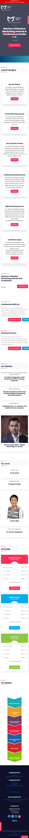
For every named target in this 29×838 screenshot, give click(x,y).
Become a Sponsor (14, 319)
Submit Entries (28, 20)
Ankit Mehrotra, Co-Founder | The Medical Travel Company (14, 407)
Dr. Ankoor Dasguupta (15, 532)
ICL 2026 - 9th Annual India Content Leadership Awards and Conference (14, 800)
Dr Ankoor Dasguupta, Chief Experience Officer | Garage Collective (14, 379)
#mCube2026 (0, 826)
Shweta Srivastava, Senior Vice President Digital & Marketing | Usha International (14, 393)
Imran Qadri (14, 473)
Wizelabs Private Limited (14, 835)
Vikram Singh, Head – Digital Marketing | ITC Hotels (14, 445)
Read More (14, 98)
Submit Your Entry (14, 45)
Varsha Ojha (14, 521)
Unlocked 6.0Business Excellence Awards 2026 (14, 776)
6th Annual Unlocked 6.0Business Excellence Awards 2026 (14, 784)
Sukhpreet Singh (14, 484)
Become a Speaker (14, 348)
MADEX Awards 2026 (14, 792)
